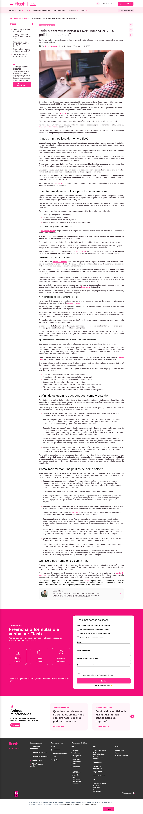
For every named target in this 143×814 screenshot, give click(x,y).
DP (27, 10)
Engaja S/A (54, 760)
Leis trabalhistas (59, 10)
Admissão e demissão (97, 786)
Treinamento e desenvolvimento (99, 753)
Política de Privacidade (90, 804)
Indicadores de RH (99, 750)
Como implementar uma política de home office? (21, 50)
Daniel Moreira (51, 46)
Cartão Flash (37, 760)
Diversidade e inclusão (76, 756)
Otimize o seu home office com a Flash (20, 55)
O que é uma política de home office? (21, 30)
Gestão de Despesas (40, 756)
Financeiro (72, 10)
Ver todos (15, 725)
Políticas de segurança (59, 753)
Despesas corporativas (21, 18)
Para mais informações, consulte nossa (72, 804)
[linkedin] (120, 594)
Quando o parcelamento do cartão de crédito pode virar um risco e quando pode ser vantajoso (68, 716)
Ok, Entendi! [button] (108, 809)
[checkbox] (104, 633)
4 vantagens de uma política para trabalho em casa (22, 36)
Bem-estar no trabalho (76, 762)
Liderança (75, 750)
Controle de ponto (99, 783)
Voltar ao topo (127, 793)
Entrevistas (76, 759)
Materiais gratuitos (127, 10)
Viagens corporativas (76, 778)
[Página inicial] (11, 18)
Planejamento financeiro (76, 782)
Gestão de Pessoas (39, 752)
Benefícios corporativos (41, 10)
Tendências (76, 753)
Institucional (119, 750)
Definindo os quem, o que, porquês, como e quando (21, 44)
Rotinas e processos (97, 790)
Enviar (103, 681)
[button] (49, 716)
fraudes (87, 581)
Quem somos (55, 750)
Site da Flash (107, 4)
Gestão (11, 10)
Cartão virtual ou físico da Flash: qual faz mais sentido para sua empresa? (110, 716)
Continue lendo (58, 726)
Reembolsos (76, 775)
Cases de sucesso (121, 755)
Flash (83, 10)
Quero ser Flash (125, 4)
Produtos (118, 753)
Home (53, 746)
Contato (53, 756)
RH (20, 10)
